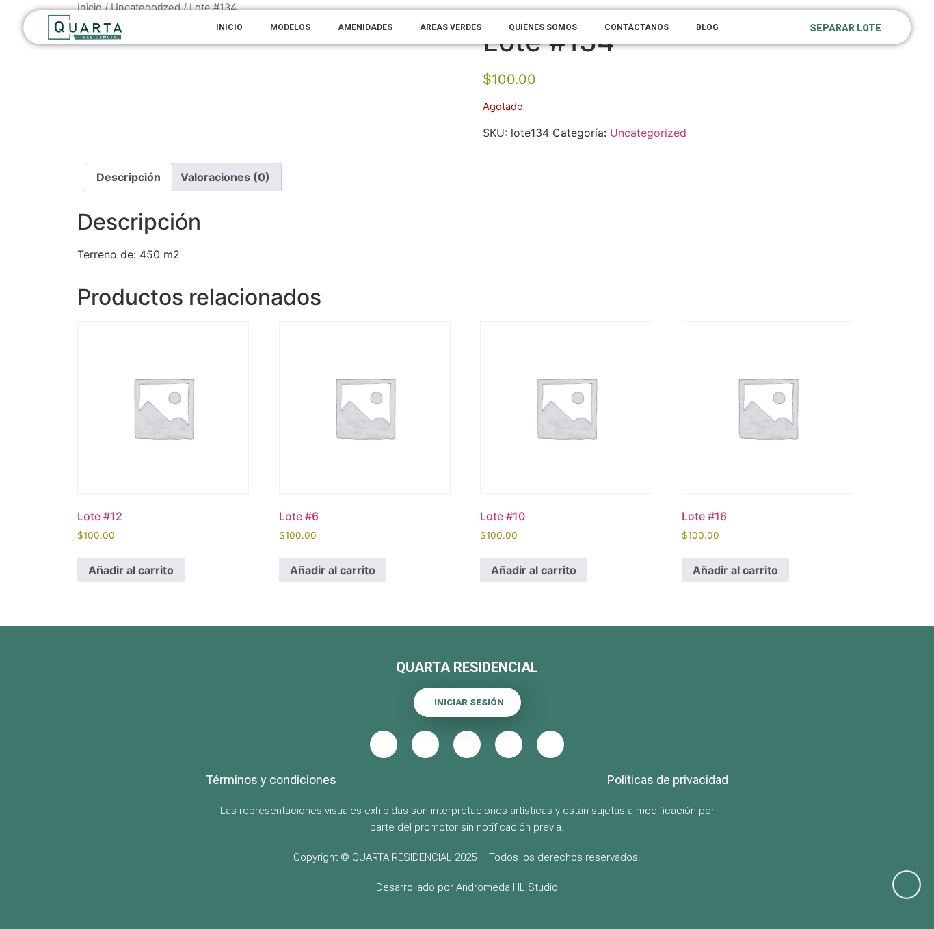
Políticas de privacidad (667, 779)
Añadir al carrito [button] (131, 570)
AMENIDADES (365, 27)
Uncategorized (648, 132)
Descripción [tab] (128, 177)
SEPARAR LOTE (845, 28)
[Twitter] (467, 744)
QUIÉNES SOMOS (543, 27)
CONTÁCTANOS (636, 27)
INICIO (229, 27)
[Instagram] (550, 744)
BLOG (707, 27)
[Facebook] (425, 744)
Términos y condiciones (271, 779)
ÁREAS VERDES (450, 27)
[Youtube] (508, 744)
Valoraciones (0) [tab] (225, 177)
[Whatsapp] (906, 884)
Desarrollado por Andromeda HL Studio (467, 887)
